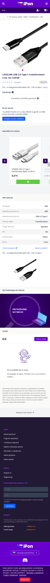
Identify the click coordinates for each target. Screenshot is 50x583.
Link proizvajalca (8, 248)
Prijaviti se (7, 473)
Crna (46, 242)
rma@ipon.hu (31, 526)
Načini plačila (8, 459)
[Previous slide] (4, 161)
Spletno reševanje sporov (13, 447)
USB (41, 17)
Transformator (33, 17)
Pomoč (7, 515)
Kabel (25, 17)
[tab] (22, 70)
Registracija (8, 477)
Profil (6, 468)
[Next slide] (45, 161)
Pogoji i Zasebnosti (10, 575)
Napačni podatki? (41, 248)
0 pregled (17, 82)
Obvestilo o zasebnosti (12, 451)
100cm (45, 237)
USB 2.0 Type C (42, 216)
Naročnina (9, 506)
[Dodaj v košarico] (28, 182)
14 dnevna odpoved (11, 442)
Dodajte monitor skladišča (14, 119)
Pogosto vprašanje (11, 438)
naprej (45, 87)
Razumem (25, 579)
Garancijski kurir (10, 434)
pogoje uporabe (25, 500)
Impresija (22, 575)
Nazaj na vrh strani (24, 412)
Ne (46, 232)
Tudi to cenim (41, 339)
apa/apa (44, 226)
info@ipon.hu (31, 530)
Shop (3, 10)
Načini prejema (9, 455)
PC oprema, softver (16, 17)
